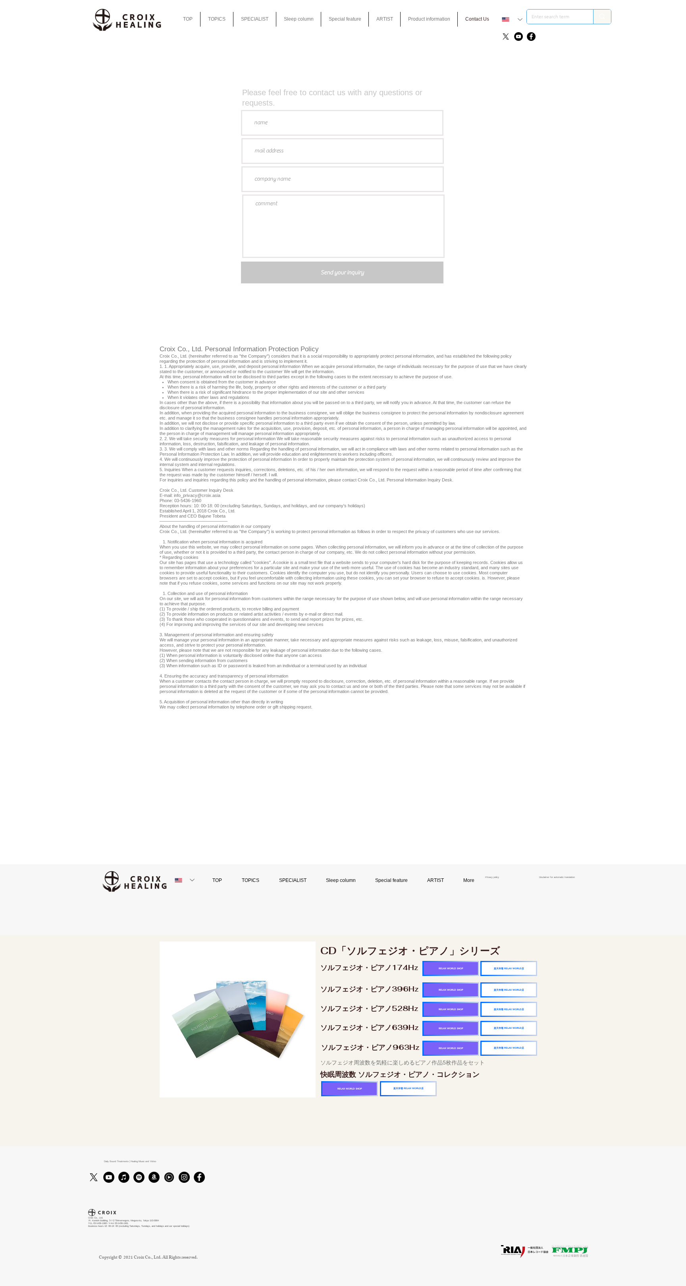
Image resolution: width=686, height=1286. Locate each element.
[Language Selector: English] (512, 19)
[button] (344, 19)
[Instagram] (184, 1177)
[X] (505, 36)
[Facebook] (531, 36)
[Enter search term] (602, 17)
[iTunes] (123, 1177)
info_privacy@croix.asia (197, 495)
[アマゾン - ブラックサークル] (154, 1177)
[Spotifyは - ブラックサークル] (139, 1177)
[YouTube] (518, 36)
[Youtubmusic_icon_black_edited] (169, 1177)
